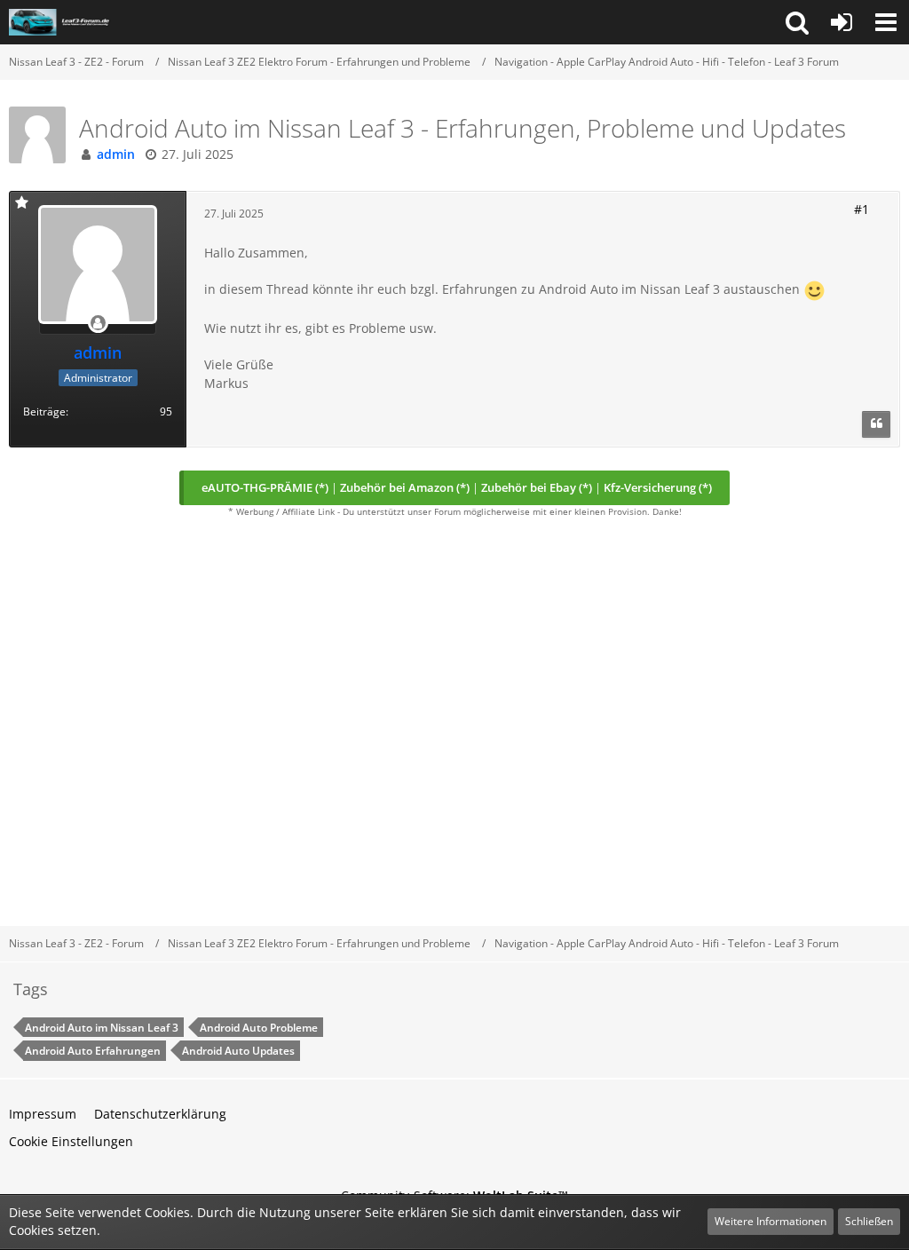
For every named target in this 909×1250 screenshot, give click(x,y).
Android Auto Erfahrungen (93, 1050)
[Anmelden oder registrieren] (841, 22)
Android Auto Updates (238, 1050)
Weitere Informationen (770, 1221)
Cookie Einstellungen (71, 1141)
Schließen (869, 1221)
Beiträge (44, 411)
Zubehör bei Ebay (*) (536, 487)
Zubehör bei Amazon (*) (405, 487)
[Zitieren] (876, 424)
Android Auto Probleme (259, 1027)
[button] (797, 22)
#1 (861, 209)
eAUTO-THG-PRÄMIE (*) (265, 487)
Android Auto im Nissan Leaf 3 (101, 1027)
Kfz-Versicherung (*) (658, 487)
